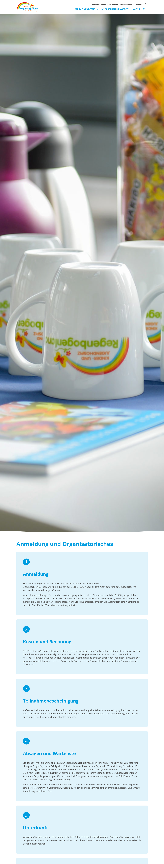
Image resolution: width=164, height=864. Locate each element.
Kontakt (139, 4)
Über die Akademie (84, 9)
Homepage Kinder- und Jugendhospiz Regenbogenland (113, 4)
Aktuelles (139, 9)
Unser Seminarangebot (114, 9)
